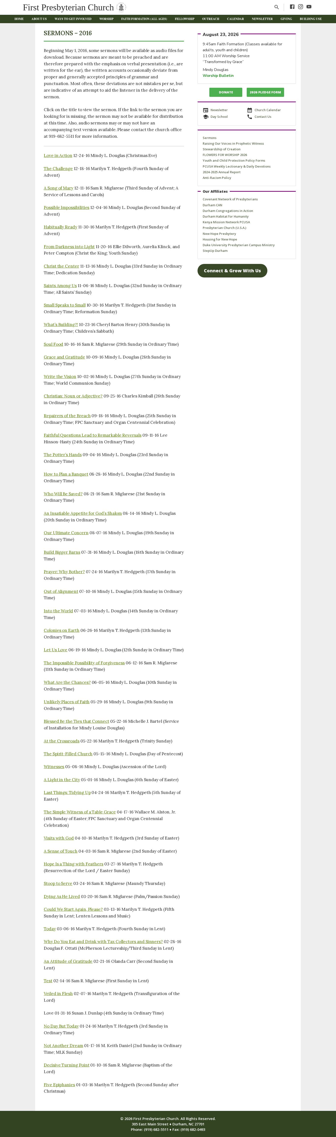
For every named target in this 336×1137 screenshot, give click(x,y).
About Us (39, 19)
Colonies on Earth (61, 630)
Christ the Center (61, 266)
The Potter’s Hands (63, 454)
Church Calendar (268, 110)
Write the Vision (60, 376)
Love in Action (58, 155)
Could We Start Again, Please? (73, 909)
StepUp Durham (215, 250)
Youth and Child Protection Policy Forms (234, 160)
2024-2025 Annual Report (222, 172)
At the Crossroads (61, 741)
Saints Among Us (60, 285)
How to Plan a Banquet (66, 474)
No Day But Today (61, 1026)
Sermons (209, 138)
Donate (226, 92)
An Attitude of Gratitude (68, 961)
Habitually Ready (60, 227)
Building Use (311, 19)
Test (48, 980)
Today (50, 928)
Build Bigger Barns (62, 552)
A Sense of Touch (60, 851)
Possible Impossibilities (66, 207)
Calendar (235, 19)
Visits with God (59, 838)
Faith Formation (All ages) (144, 19)
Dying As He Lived (62, 896)
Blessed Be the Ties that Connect (76, 721)
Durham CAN (212, 205)
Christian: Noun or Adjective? (73, 396)
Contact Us (263, 116)
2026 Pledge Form (265, 92)
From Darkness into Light (69, 246)
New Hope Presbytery (219, 233)
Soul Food (53, 344)
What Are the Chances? (67, 682)
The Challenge (58, 168)
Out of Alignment (61, 591)
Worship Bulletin (218, 75)
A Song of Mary (58, 188)
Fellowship (184, 19)
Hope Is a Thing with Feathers (73, 864)
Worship (106, 19)
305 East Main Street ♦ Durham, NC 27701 (168, 1123)
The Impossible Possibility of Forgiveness (84, 663)
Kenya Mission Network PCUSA (226, 222)
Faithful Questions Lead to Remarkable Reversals (92, 435)
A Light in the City (62, 779)
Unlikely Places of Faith (67, 702)
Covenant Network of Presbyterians (230, 199)
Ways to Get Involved (73, 19)
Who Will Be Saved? (63, 494)
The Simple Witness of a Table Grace (80, 812)
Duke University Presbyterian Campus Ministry (239, 245)
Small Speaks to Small (65, 305)
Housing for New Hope (220, 239)
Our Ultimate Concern (66, 532)
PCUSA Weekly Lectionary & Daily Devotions (237, 166)
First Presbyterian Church (68, 7)
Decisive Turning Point (67, 1065)
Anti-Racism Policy (217, 177)
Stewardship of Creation (222, 149)
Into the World (58, 611)
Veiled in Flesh (58, 993)
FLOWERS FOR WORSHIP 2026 (225, 155)
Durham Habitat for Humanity (226, 216)
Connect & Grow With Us (232, 271)
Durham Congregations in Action (228, 210)
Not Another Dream (63, 1045)
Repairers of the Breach (67, 415)
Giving (286, 19)
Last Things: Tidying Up (67, 792)
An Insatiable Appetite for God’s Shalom (83, 513)
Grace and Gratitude (64, 357)
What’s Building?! (61, 324)
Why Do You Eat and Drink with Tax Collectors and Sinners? (103, 941)
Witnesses (54, 766)
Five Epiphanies (59, 1084)
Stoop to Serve (58, 883)
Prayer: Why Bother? (64, 571)
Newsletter (262, 19)
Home (19, 19)
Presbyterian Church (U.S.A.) (224, 227)
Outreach (210, 19)
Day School (219, 116)
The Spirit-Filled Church (68, 754)
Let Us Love (55, 650)
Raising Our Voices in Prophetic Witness (233, 143)
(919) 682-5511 (156, 1129)
